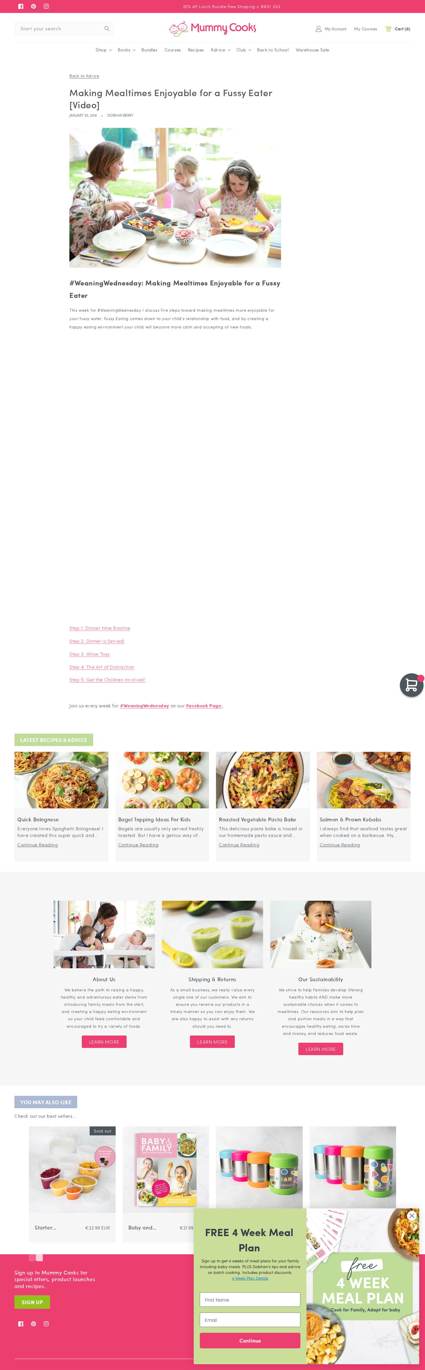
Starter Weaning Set (50, 1227)
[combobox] (64, 28)
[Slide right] (39, 1252)
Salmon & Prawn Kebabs (351, 819)
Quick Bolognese (38, 819)
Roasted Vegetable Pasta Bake (257, 819)
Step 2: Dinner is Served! (97, 641)
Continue (250, 1340)
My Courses (365, 28)
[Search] (107, 28)
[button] (103, 50)
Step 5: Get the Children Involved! (107, 679)
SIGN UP (32, 1302)
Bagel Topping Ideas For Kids (154, 819)
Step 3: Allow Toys (89, 654)
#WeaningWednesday (144, 705)
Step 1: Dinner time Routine (99, 628)
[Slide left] (32, 1252)
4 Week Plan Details (250, 1278)
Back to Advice (84, 76)
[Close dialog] (412, 1216)
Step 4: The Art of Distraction (101, 666)
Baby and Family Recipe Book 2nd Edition (145, 1227)
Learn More (104, 1041)
